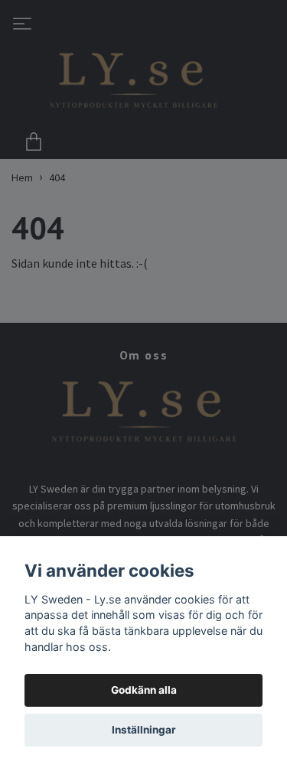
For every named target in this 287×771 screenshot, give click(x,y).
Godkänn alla (144, 690)
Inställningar (144, 730)
